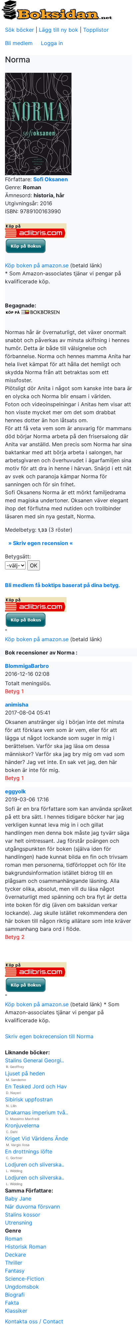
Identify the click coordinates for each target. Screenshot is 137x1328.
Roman (13, 1238)
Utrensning (18, 1222)
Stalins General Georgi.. (34, 1060)
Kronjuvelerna (22, 1125)
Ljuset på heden (25, 1073)
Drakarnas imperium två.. (36, 1112)
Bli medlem (19, 43)
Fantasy (15, 1270)
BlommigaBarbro (27, 665)
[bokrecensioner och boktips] (56, 9)
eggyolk (15, 791)
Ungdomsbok (22, 1286)
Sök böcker (19, 29)
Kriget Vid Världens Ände (36, 1138)
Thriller (13, 1262)
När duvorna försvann (32, 1206)
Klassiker (16, 1310)
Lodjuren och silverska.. (34, 1177)
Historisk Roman (25, 1246)
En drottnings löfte (28, 1151)
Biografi (15, 1294)
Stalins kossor (22, 1214)
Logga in (52, 43)
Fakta (12, 1302)
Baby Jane (18, 1198)
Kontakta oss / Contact (34, 1321)
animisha (16, 704)
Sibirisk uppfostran (29, 1099)
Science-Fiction (24, 1278)
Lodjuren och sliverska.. (34, 1164)
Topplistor (96, 29)
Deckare (15, 1254)
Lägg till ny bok (58, 29)
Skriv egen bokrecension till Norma (49, 1036)
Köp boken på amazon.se (36, 265)
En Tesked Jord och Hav (36, 1086)
